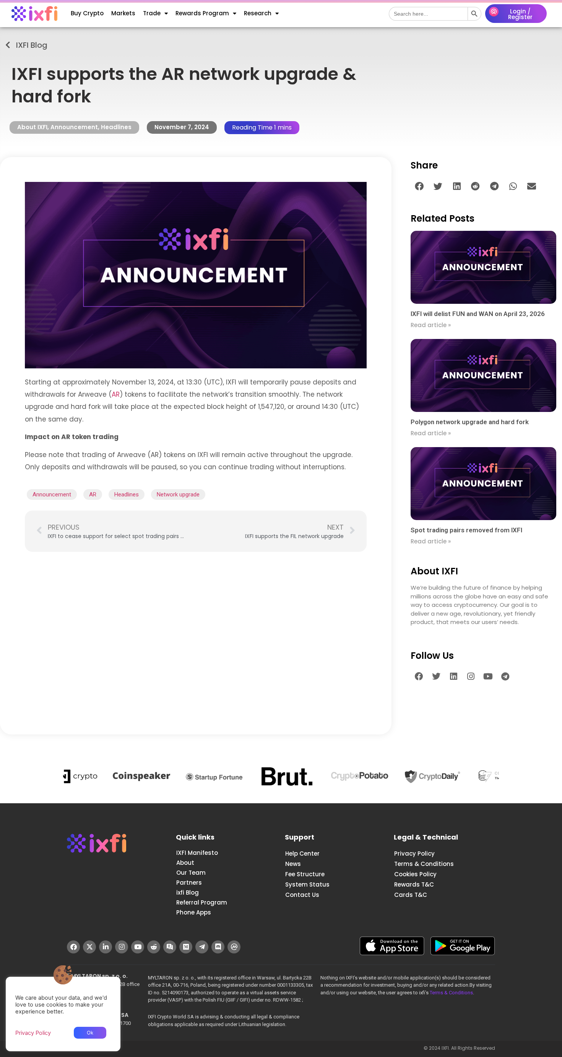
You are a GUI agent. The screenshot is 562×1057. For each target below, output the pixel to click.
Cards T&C (410, 895)
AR (116, 394)
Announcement (74, 127)
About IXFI (32, 127)
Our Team (191, 873)
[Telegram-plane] (201, 946)
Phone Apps (193, 912)
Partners (189, 883)
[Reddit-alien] (153, 946)
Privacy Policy (414, 853)
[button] (419, 186)
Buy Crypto (87, 13)
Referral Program (201, 902)
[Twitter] (436, 676)
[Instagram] (470, 676)
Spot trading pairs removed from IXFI (466, 530)
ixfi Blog (187, 892)
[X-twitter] (89, 946)
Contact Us (302, 895)
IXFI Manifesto (197, 853)
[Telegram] (505, 676)
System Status (307, 884)
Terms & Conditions (424, 864)
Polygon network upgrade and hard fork (470, 422)
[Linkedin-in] (105, 946)
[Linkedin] (453, 676)
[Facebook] (419, 676)
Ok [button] (90, 1032)
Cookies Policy (415, 874)
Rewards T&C (414, 884)
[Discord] (217, 946)
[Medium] (185, 946)
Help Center (302, 853)
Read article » (431, 325)
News (293, 864)
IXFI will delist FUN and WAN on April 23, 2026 (478, 314)
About (185, 863)
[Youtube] (487, 676)
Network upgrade (178, 494)
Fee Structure (305, 874)
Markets (123, 13)
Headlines (116, 127)
